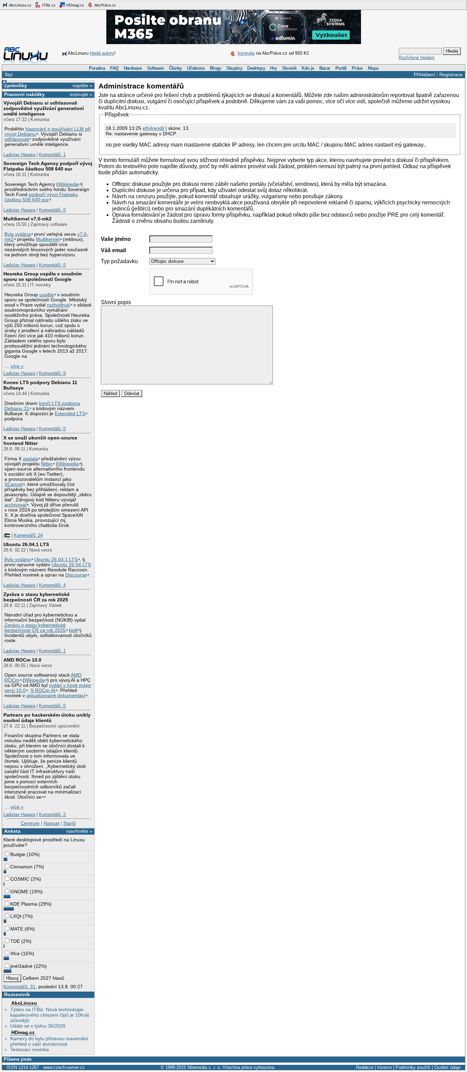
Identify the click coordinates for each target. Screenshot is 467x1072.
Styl (8, 74)
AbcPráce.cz (105, 5)
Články (175, 68)
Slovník (289, 68)
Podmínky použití (413, 1067)
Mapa (373, 68)
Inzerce (384, 1067)
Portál (341, 68)
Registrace (451, 74)
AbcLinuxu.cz (19, 5)
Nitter (47, 463)
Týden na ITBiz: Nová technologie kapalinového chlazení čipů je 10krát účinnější (49, 1015)
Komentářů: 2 (52, 814)
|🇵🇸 (6, 535)
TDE (15, 941)
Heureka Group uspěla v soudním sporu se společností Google (42, 276)
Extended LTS (70, 413)
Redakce (364, 1067)
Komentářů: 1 (52, 154)
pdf (74, 630)
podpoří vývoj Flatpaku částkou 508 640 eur (41, 197)
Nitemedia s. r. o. (204, 1067)
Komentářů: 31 (19, 986)
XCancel (13, 484)
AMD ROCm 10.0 (22, 660)
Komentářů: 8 (52, 373)
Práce (357, 68)
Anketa (12, 831)
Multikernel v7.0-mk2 (27, 218)
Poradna (97, 68)
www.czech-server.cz (64, 1067)
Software (155, 68)
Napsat (51, 823)
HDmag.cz (74, 5)
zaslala (30, 458)
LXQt (15, 916)
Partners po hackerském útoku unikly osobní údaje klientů (47, 717)
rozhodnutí (58, 305)
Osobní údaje (447, 1067)
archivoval (15, 504)
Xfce (15, 953)
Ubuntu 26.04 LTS (71, 564)
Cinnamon (21, 866)
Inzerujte (246, 53)
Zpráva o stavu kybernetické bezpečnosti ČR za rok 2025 (36, 597)
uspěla (46, 294)
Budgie (17, 854)
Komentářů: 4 (52, 585)
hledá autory (102, 53)
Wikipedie (68, 184)
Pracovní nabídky (24, 94)
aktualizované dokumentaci (55, 695)
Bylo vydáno (17, 559)
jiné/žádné (21, 966)
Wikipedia (68, 463)
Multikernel (47, 239)
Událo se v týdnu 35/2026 (38, 1026)
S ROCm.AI (42, 690)
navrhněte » (79, 831)
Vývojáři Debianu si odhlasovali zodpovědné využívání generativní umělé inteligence (43, 108)
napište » (82, 85)
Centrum (30, 823)
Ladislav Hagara (19, 154)
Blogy (215, 68)
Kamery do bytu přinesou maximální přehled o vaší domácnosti (49, 1041)
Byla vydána (17, 234)
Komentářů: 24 (28, 535)
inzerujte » (81, 94)
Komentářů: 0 (52, 210)
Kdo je (308, 68)
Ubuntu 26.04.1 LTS (26, 544)
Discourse (76, 575)
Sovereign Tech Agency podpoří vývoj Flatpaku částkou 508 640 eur (47, 166)
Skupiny (234, 68)
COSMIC (19, 879)
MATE (16, 929)
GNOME (19, 891)
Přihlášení (424, 74)
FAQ (114, 68)
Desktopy (256, 68)
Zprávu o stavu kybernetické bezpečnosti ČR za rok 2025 (35, 628)
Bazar (324, 68)
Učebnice (196, 68)
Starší (69, 823)
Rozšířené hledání (417, 57)
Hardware (133, 68)
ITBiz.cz (48, 5)
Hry (273, 68)
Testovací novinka (29, 1049)
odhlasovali (16, 139)
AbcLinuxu (24, 1003)
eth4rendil (153, 128)
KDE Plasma (23, 904)
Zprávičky (15, 85)
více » (17, 366)
